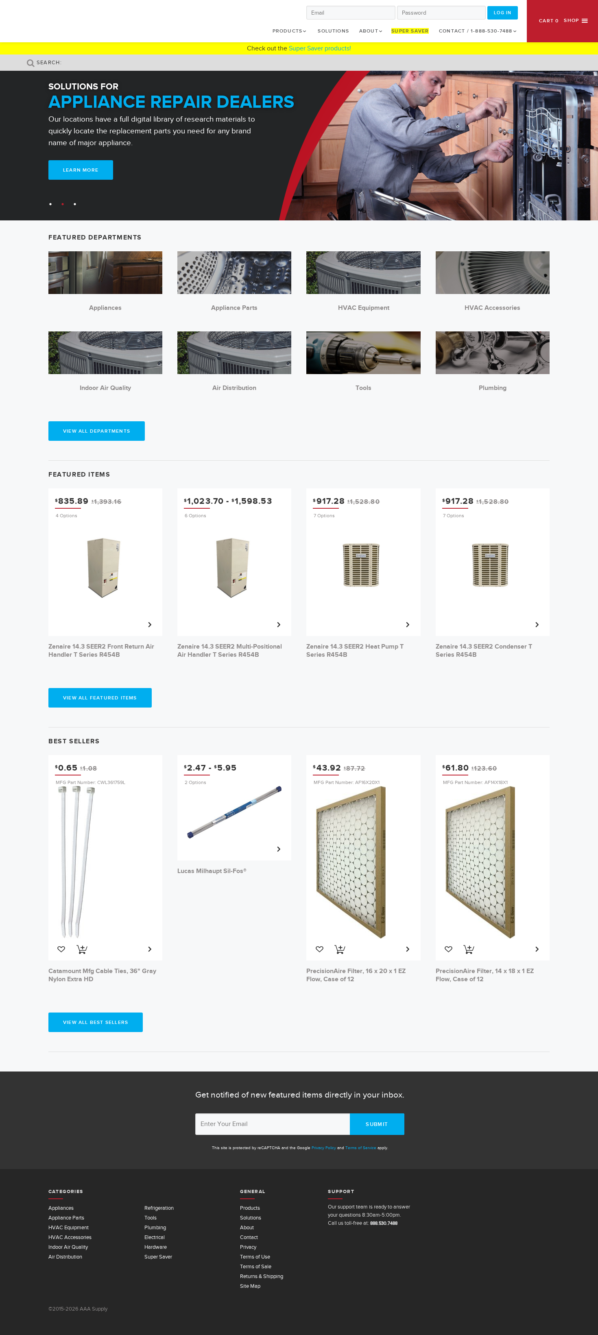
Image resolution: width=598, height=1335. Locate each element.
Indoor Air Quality (68, 1247)
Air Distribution (65, 1257)
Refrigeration (159, 1208)
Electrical (154, 1237)
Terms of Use (255, 1257)
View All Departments (96, 431)
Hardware (155, 1247)
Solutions (333, 31)
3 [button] (75, 204)
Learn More (80, 170)
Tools (150, 1218)
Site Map (250, 1286)
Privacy (248, 1247)
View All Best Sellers (95, 1022)
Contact (249, 1237)
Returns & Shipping (261, 1276)
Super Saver (410, 31)
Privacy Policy (324, 1148)
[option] (299, 141)
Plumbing (155, 1227)
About (368, 31)
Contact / (476, 31)
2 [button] (63, 204)
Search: (48, 62)
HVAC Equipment (68, 1227)
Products (288, 31)
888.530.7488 (383, 1223)
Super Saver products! (320, 48)
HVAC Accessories (70, 1237)
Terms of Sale (255, 1266)
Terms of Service (360, 1148)
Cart (549, 21)
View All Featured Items (100, 698)
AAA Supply (35, 21)
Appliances (61, 1208)
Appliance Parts (66, 1218)
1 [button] (50, 204)
